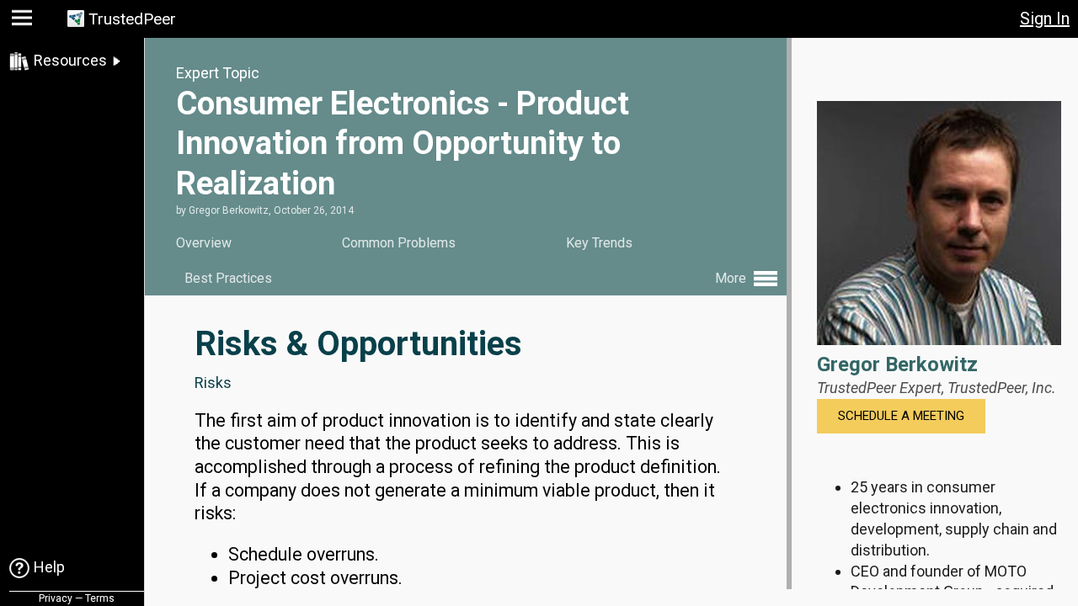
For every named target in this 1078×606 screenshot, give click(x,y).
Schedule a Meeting (901, 415)
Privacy (55, 598)
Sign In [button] (1045, 18)
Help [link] (49, 567)
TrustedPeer (132, 19)
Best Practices (228, 278)
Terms (100, 598)
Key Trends (599, 243)
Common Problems (399, 243)
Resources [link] (70, 60)
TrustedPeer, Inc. (1001, 387)
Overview (204, 243)
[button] (24, 21)
